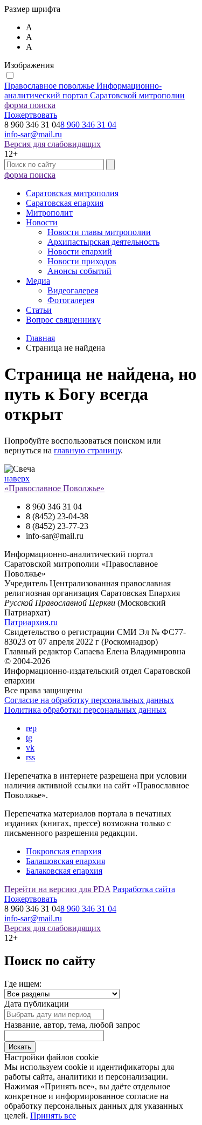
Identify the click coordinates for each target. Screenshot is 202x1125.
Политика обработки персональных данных (85, 709)
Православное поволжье (94, 90)
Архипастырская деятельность (103, 241)
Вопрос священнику (63, 319)
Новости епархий (79, 251)
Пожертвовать (30, 114)
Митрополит (49, 212)
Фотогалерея (70, 300)
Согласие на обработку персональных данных (89, 700)
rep (31, 728)
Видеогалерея (72, 290)
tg (29, 737)
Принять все (53, 1115)
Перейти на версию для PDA (57, 889)
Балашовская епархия (65, 861)
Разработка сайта (144, 889)
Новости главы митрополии (99, 232)
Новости (42, 222)
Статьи (39, 309)
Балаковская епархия (64, 870)
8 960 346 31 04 (88, 124)
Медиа (38, 280)
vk (30, 747)
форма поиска (29, 105)
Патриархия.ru (31, 622)
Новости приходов (81, 261)
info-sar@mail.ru (33, 134)
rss (30, 757)
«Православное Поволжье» (54, 488)
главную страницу (87, 450)
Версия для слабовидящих (52, 144)
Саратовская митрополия (72, 193)
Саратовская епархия (64, 202)
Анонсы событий (79, 271)
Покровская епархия (63, 851)
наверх (17, 478)
